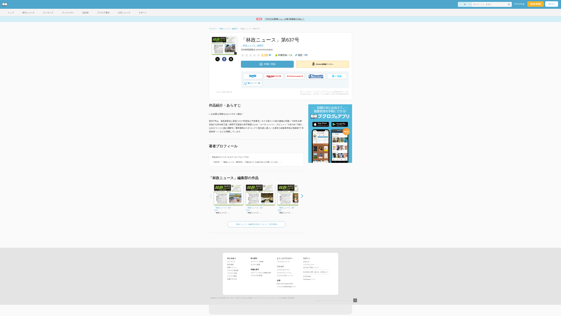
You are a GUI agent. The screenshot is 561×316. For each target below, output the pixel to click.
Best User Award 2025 (285, 284)
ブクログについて (283, 261)
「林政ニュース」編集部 (252, 45)
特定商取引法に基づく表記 (229, 298)
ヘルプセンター (308, 264)
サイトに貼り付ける (224, 92)
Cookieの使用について (250, 298)
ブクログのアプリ (283, 270)
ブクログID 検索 (256, 275)
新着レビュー (232, 267)
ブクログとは (519, 4)
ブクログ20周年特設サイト (286, 286)
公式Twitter (307, 276)
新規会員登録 (535, 4)
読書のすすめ (232, 279)
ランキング (231, 261)
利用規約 (213, 298)
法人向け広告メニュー (311, 267)
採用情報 (291, 298)
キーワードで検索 (257, 261)
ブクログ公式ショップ (285, 275)
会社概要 (282, 298)
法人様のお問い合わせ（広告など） (316, 272)
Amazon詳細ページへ (324, 64)
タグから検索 (255, 264)
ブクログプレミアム (284, 273)
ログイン (551, 4)
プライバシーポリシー (269, 298)
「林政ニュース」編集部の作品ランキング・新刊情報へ (256, 224)
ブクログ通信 (232, 276)
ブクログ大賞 (232, 273)
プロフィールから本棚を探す (261, 273)
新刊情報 (230, 264)
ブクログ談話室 (232, 270)
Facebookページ (309, 279)
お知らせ (306, 261)
